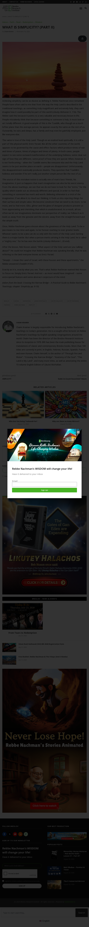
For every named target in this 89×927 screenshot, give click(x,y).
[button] (78, 432)
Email (14, 481)
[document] (44, 463)
